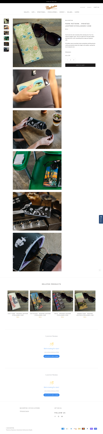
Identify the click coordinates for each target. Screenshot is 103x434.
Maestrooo (13, 430)
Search (89, 7)
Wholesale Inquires (24, 411)
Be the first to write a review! (51, 356)
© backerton (10, 428)
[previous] (4, 302)
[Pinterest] (62, 416)
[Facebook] (55, 416)
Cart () (96, 7)
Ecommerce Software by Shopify (24, 430)
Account (82, 7)
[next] (98, 302)
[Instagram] (58, 416)
